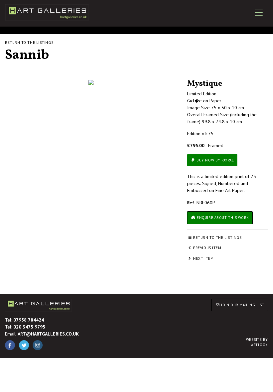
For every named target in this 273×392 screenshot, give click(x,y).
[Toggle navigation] (259, 12)
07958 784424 (28, 320)
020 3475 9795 (29, 327)
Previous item (206, 247)
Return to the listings (29, 42)
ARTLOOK (257, 342)
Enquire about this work (222, 217)
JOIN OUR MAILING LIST (242, 305)
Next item (203, 258)
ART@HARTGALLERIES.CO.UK (48, 334)
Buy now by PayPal (214, 160)
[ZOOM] (91, 82)
